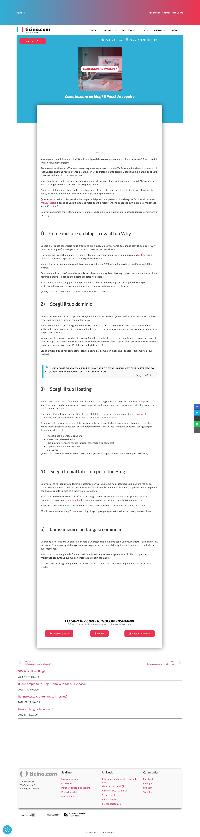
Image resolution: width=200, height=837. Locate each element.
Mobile (94, 30)
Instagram (148, 783)
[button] (197, 407)
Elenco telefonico (111, 803)
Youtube (147, 792)
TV (144, 30)
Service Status (109, 795)
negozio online (73, 499)
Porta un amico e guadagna (75, 787)
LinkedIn (147, 787)
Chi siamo (66, 783)
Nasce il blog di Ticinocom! (35, 709)
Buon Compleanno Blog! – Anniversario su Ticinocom (53, 683)
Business (176, 30)
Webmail (165, 12)
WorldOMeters (48, 202)
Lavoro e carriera (70, 778)
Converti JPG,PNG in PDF (114, 790)
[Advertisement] (99, 128)
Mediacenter (68, 796)
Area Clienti (177, 12)
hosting (141, 254)
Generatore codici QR (113, 786)
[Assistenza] (7, 829)
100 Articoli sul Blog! (31, 671)
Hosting (158, 30)
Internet (108, 30)
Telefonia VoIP (129, 30)
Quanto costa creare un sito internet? (42, 696)
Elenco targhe (109, 799)
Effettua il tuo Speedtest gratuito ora (119, 780)
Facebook (148, 778)
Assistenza (154, 12)
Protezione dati (69, 792)
